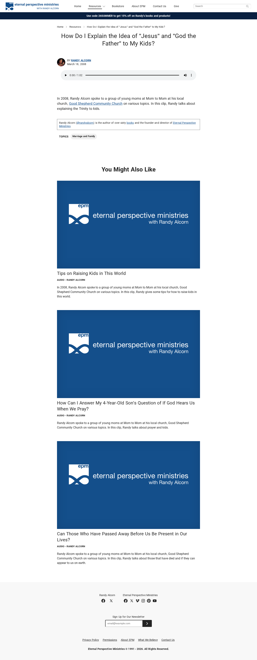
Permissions (110, 639)
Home (77, 6)
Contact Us (159, 6)
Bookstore (118, 6)
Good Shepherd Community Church (95, 103)
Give (176, 6)
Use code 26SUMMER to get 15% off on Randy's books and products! (129, 15)
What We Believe (148, 639)
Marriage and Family (83, 136)
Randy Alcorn (81, 60)
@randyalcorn (85, 122)
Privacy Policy (90, 639)
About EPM (138, 6)
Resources (75, 26)
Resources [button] (95, 6)
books (130, 122)
